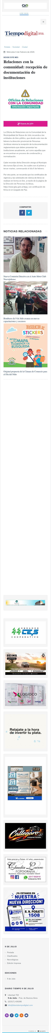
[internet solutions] (37, 1031)
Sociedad (16, 47)
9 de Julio (24, 13)
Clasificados (12, 956)
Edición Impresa (14, 963)
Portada (7, 47)
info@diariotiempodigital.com (20, 1005)
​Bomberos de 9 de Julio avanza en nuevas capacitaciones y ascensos (21, 320)
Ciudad (24, 47)
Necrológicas (12, 960)
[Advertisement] (25, 490)
